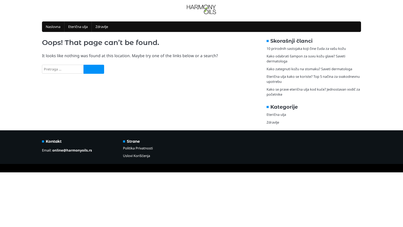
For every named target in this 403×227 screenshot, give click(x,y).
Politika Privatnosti (138, 148)
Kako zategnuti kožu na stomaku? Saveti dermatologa (309, 69)
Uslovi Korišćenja (136, 155)
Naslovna (53, 26)
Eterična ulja (78, 26)
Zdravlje (102, 26)
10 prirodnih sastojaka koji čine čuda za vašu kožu (306, 48)
